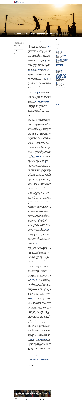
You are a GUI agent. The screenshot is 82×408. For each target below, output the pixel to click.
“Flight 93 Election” (34, 80)
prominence (48, 46)
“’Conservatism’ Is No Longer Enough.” (36, 219)
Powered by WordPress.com (64, 406)
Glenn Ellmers (19, 43)
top (45, 60)
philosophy (47, 229)
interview (46, 78)
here (47, 80)
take (49, 162)
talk (31, 298)
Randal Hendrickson (17, 41)
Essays (31, 1)
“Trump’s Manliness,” (32, 279)
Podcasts (37, 1)
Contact (41, 1)
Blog (34, 1)
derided (44, 161)
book (47, 208)
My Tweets (58, 104)
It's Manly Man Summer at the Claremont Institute (40, 359)
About (27, 1)
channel (42, 68)
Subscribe (45, 1)
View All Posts (59, 65)
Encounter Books (44, 63)
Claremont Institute (36, 45)
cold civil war (37, 92)
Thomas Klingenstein (20, 44)
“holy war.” (36, 243)
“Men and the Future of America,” (41, 101)
